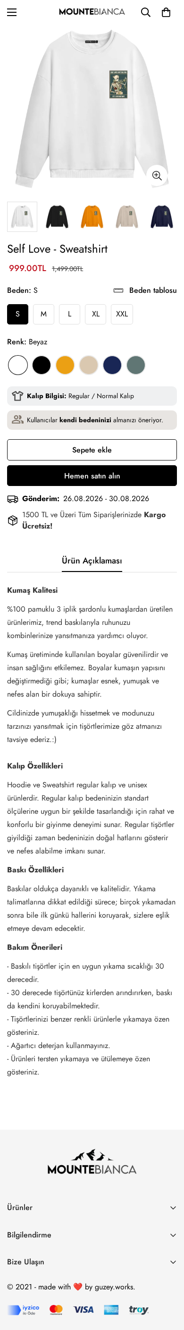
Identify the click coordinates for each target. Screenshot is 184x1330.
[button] (166, 12)
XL (96, 313)
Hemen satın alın (92, 475)
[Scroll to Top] (167, 1279)
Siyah (41, 365)
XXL (122, 313)
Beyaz (17, 365)
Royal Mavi (112, 365)
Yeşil (135, 365)
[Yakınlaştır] (156, 175)
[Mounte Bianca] (92, 12)
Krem (88, 365)
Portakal (65, 365)
